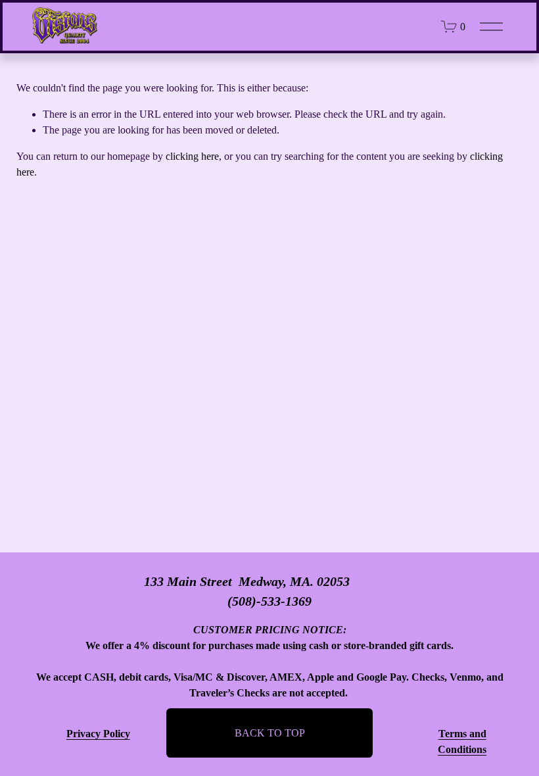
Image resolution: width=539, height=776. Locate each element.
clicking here (192, 156)
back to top (270, 733)
